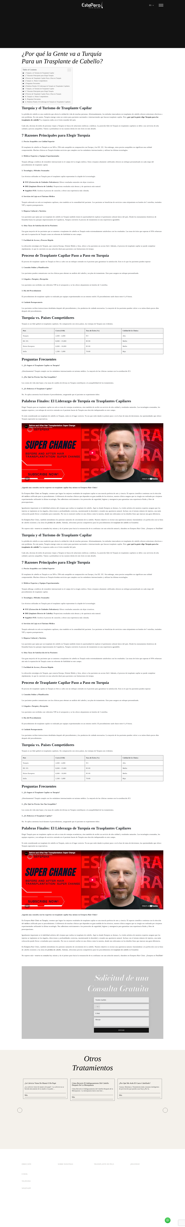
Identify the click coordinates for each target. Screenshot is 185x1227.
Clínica (61, 1187)
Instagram (138, 1168)
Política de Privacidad (46, 1211)
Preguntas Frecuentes (33, 83)
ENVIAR (121, 1030)
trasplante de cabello (121, 523)
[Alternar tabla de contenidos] (68, 70)
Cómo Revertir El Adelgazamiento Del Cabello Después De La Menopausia (43, 1084)
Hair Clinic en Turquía (39, 493)
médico (27, 496)
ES (150, 5)
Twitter (137, 1177)
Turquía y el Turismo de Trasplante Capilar (40, 73)
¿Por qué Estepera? (67, 1168)
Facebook (137, 1173)
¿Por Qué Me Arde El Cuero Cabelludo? (87, 1083)
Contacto (62, 1196)
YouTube (159, 528)
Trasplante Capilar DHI (105, 1168)
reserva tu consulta (42, 528)
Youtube (137, 1182)
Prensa (61, 1177)
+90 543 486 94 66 (27, 1192)
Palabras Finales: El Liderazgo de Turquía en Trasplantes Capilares (48, 86)
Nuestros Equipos (66, 1173)
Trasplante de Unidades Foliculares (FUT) (105, 1184)
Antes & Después (65, 1182)
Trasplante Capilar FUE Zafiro (108, 1173)
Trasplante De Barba (104, 1195)
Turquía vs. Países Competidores (36, 81)
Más (26, 1097)
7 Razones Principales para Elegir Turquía (39, 75)
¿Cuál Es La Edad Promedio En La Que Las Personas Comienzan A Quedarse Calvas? (136, 1084)
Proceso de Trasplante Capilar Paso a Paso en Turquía (43, 78)
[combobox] (97, 1006)
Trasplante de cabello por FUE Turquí (109, 1178)
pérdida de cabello (54, 523)
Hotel (60, 1191)
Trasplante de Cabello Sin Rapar (110, 1190)
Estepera (27, 520)
